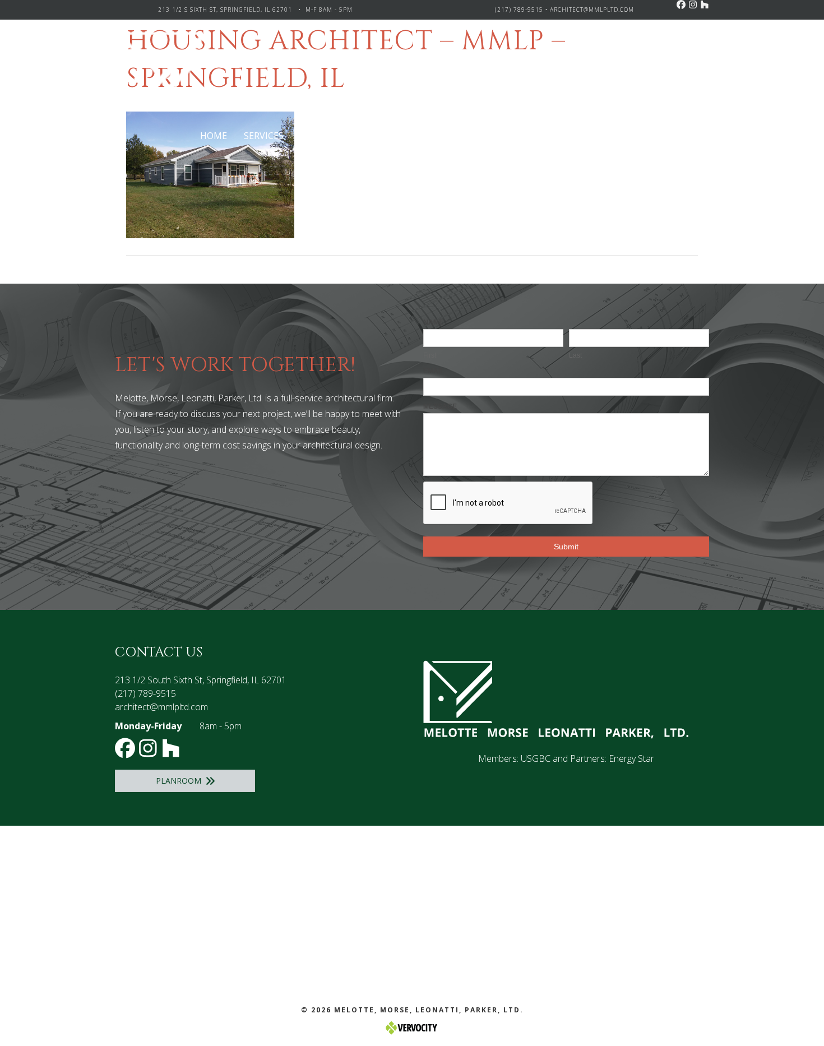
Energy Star (631, 758)
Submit (566, 546)
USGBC (535, 758)
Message (440, 406)
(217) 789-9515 (519, 9)
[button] (681, 4)
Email (433, 371)
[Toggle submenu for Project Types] (379, 136)
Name (433, 322)
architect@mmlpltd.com (592, 9)
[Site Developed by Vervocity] (412, 1027)
